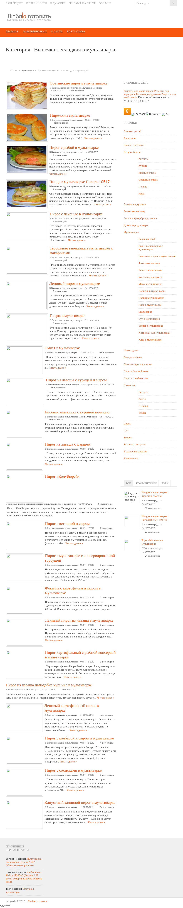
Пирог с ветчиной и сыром (67, 524)
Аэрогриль (130, 138)
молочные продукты (150, 277)
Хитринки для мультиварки (154, 333)
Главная (12, 31)
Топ (128, 483)
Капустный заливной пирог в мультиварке (79, 803)
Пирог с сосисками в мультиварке (73, 770)
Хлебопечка (131, 458)
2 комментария (60, 323)
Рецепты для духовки (148, 94)
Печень (86, 219)
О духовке (57, 3)
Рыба (141, 193)
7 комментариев (107, 807)
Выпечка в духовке (16, 504)
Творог (128, 437)
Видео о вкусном (134, 145)
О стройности (36, 3)
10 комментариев (57, 388)
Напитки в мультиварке (152, 291)
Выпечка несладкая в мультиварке (67, 88)
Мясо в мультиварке (89, 385)
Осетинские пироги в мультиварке (78, 83)
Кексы (142, 399)
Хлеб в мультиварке (150, 340)
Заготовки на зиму (134, 211)
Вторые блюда (132, 152)
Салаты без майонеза (136, 371)
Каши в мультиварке (150, 270)
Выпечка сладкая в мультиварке (157, 256)
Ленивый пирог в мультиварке (74, 284)
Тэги (165, 483)
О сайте (57, 31)
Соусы (127, 423)
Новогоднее (131, 350)
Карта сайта (76, 31)
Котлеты (143, 159)
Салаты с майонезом (136, 378)
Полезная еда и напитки (138, 364)
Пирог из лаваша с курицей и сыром (76, 380)
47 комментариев (152, 508)
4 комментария (60, 222)
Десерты (144, 392)
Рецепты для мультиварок (139, 91)
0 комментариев (61, 123)
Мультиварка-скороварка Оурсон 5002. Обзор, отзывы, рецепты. (24, 862)
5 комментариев (77, 91)
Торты (142, 413)
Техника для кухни (134, 444)
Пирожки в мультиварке (70, 115)
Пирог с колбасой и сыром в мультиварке (79, 738)
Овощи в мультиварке (151, 298)
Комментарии (146, 483)
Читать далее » (93, 138)
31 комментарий (152, 556)
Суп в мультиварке (149, 319)
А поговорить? (132, 131)
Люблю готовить (37, 901)
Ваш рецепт (14, 3)
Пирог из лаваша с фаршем (67, 444)
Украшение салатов (135, 451)
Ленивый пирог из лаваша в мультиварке (79, 620)
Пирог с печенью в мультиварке (76, 214)
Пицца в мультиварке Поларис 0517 (79, 182)
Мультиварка (28, 71)
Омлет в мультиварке (62, 348)
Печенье (143, 406)
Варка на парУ (147, 239)
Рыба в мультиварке (150, 305)
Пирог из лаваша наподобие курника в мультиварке (49, 685)
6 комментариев (60, 291)
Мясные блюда (147, 173)
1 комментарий (59, 189)
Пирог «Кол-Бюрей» (62, 477)
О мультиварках (35, 31)
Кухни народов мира (92, 88)
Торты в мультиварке (151, 326)
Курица (143, 166)
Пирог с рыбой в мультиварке (74, 148)
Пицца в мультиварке (67, 316)
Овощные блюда (148, 180)
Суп (126, 430)
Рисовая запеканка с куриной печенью (77, 412)
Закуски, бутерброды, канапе (140, 218)
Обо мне (105, 3)
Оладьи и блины (133, 357)
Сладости (129, 385)
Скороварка (145, 312)
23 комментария (152, 532)
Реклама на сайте (82, 3)
